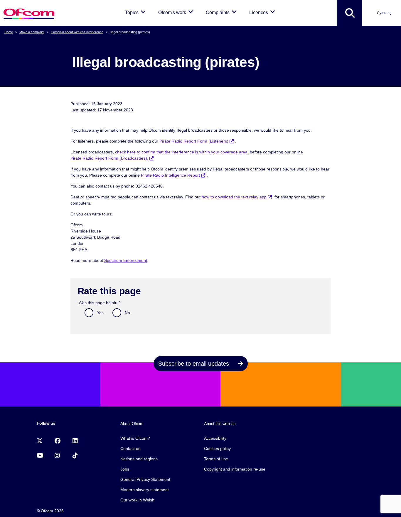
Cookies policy (217, 448)
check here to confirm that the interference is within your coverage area (181, 152)
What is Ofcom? (135, 438)
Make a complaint (31, 32)
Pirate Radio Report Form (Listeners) (193, 141)
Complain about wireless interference (77, 32)
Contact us (130, 448)
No (127, 312)
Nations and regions (139, 458)
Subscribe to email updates (194, 363)
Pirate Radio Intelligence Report (170, 175)
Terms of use (216, 458)
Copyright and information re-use (234, 469)
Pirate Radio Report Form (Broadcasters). (109, 158)
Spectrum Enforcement (125, 260)
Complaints (222, 12)
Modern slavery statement (144, 489)
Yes (100, 312)
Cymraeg (384, 13)
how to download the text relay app (234, 197)
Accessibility (215, 438)
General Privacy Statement (145, 479)
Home (8, 32)
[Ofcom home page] (29, 13)
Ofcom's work (176, 12)
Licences (263, 12)
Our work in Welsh (137, 500)
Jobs (124, 469)
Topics (136, 12)
